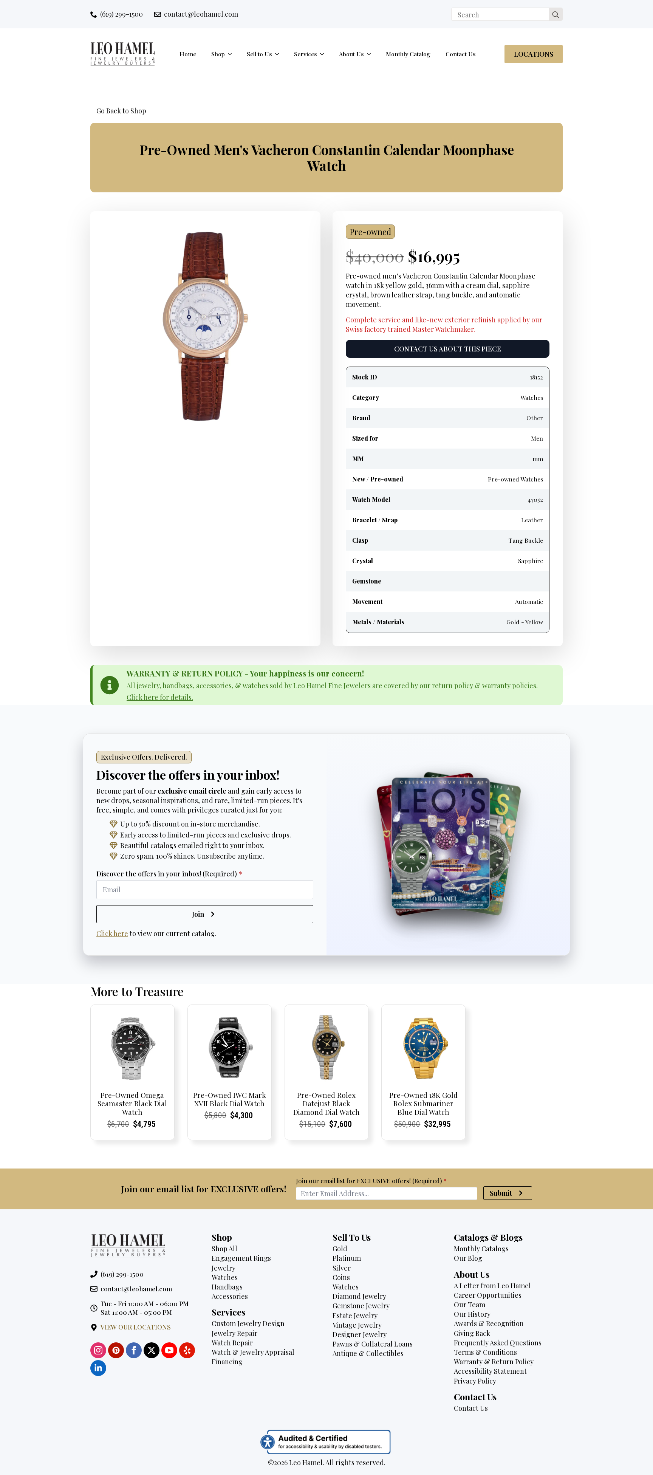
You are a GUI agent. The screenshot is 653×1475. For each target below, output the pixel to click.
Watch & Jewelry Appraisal (253, 1352)
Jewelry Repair (234, 1333)
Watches (225, 1277)
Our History (472, 1314)
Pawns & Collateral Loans (373, 1343)
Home (187, 54)
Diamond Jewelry (359, 1296)
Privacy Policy (475, 1380)
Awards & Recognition (489, 1323)
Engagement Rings (241, 1258)
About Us (351, 54)
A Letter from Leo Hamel (492, 1285)
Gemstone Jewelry (361, 1305)
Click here (112, 933)
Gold (340, 1248)
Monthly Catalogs (481, 1248)
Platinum (347, 1258)
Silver (342, 1267)
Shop (218, 54)
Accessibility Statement (490, 1371)
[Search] (555, 14)
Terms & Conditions (485, 1352)
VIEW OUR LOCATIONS (136, 1327)
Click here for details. (160, 697)
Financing (227, 1361)
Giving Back (472, 1333)
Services (305, 54)
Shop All (224, 1248)
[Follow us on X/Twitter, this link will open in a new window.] (151, 1350)
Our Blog (468, 1258)
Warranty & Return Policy (494, 1361)
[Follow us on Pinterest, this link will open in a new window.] (116, 1350)
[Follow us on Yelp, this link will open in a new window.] (187, 1350)
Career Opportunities (487, 1295)
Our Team (469, 1304)
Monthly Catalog (408, 54)
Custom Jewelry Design (248, 1323)
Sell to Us (259, 54)
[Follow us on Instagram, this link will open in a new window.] (98, 1350)
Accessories (230, 1296)
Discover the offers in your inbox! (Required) (169, 873)
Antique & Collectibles (368, 1353)
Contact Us (461, 54)
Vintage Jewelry (357, 1325)
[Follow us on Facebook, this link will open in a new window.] (134, 1350)
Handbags (227, 1286)
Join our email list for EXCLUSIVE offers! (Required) (371, 1181)
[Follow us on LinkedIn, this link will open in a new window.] (98, 1368)
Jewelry (223, 1267)
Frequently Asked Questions (498, 1342)
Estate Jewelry (355, 1315)
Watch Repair (232, 1342)
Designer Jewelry (360, 1334)
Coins (341, 1277)
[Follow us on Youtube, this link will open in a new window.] (169, 1350)
